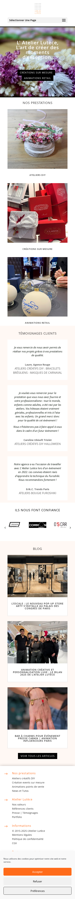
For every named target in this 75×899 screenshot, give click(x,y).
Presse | (17, 812)
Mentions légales (22, 834)
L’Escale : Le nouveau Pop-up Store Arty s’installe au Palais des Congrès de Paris (37, 606)
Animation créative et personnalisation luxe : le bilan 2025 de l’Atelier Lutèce (37, 672)
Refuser (37, 881)
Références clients (22, 808)
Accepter (37, 872)
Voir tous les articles (38, 756)
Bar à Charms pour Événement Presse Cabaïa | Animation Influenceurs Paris (37, 738)
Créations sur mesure (36, 72)
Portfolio (17, 817)
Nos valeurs (19, 804)
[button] (5, 527)
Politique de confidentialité (27, 839)
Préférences (38, 891)
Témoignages (30, 812)
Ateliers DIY (37, 175)
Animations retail (37, 78)
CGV (14, 843)
